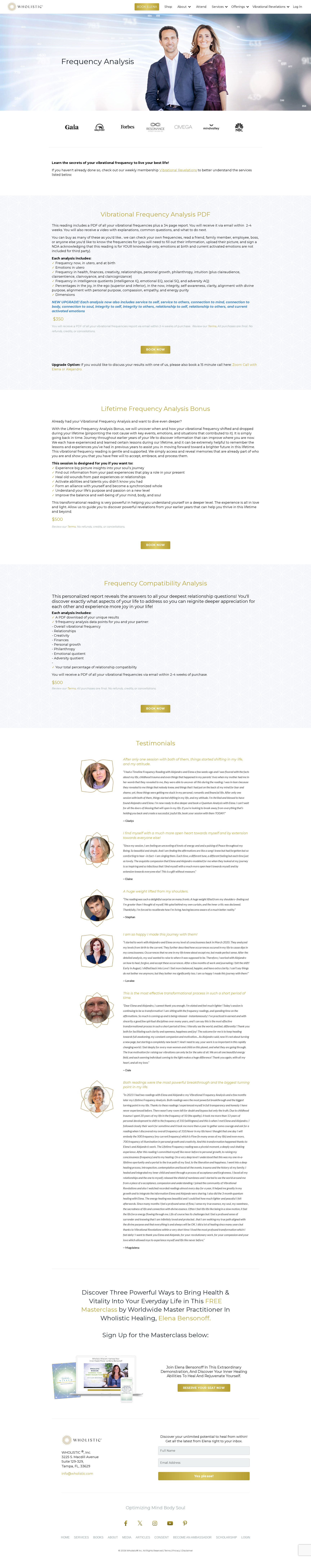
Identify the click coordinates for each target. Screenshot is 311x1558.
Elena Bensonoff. (184, 1318)
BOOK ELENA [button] (147, 6)
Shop (168, 6)
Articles (143, 1537)
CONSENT (161, 1537)
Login (245, 1537)
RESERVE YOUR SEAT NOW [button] (204, 1388)
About (113, 1537)
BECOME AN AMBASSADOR (192, 1537)
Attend (201, 6)
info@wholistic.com (77, 1474)
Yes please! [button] (204, 1476)
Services (81, 1537)
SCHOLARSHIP (226, 1537)
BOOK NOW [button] (155, 349)
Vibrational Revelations (178, 170)
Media (126, 1537)
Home (65, 1537)
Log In (297, 6)
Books (98, 1537)
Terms (212, 326)
